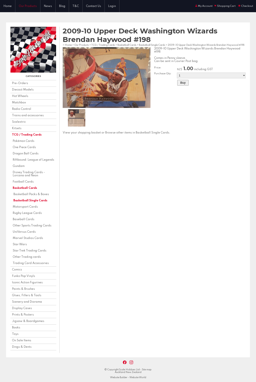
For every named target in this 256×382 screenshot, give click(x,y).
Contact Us (93, 6)
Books (16, 327)
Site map (147, 369)
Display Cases (22, 308)
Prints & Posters (23, 314)
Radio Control (21, 109)
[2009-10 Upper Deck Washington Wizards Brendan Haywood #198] (106, 107)
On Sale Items (21, 340)
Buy (183, 82)
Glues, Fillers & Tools (26, 295)
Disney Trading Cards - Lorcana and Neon (29, 174)
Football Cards (23, 181)
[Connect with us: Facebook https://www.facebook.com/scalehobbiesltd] (125, 362)
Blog (62, 6)
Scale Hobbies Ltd (129, 369)
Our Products (28, 6)
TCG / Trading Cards (27, 134)
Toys (15, 334)
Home (7, 6)
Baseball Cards (23, 219)
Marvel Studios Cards (28, 238)
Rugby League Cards (27, 213)
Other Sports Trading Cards (32, 225)
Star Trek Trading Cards (29, 250)
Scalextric (19, 121)
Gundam (19, 166)
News (48, 6)
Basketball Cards (25, 188)
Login (112, 6)
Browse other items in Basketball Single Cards (137, 132)
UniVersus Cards (24, 231)
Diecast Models (23, 89)
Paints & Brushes (23, 289)
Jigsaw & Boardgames (28, 321)
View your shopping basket (82, 132)
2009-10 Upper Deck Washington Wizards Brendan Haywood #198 (206, 45)
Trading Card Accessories (31, 263)
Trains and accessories (28, 115)
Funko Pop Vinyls (23, 276)
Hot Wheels (20, 96)
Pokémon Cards (23, 141)
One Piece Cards (24, 147)
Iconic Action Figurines (27, 282)
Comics (17, 269)
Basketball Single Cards (30, 200)
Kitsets (16, 128)
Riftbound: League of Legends (33, 159)
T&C (75, 6)
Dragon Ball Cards (25, 153)
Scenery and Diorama (27, 301)
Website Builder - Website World (128, 377)
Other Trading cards (27, 256)
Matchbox (19, 102)
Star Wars (20, 244)
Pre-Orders (20, 83)
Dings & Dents (22, 346)
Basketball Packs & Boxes (31, 194)
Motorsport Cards (25, 206)
